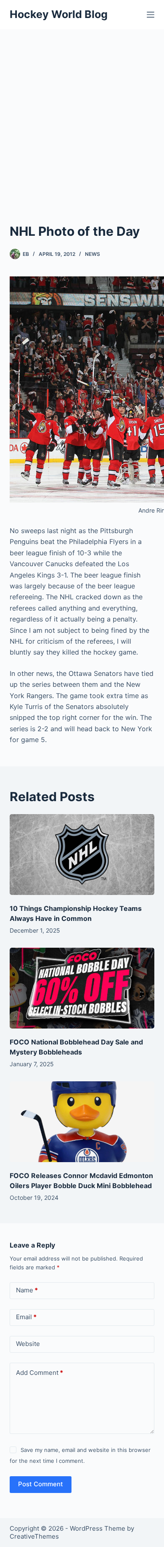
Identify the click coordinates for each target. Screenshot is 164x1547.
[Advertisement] (82, 115)
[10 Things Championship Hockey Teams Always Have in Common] (82, 854)
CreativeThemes (34, 1536)
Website (28, 1344)
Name (27, 1290)
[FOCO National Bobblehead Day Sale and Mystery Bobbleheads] (82, 988)
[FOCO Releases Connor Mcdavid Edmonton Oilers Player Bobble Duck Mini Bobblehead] (82, 1121)
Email (26, 1317)
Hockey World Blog (59, 14)
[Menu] (150, 14)
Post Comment (40, 1484)
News (92, 254)
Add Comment (39, 1373)
